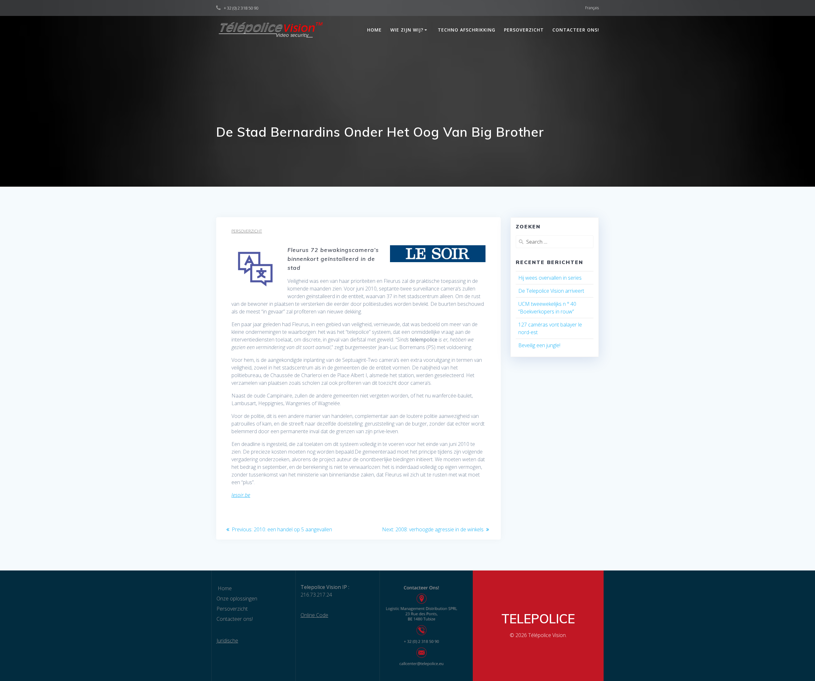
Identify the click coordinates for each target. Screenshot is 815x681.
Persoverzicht (524, 30)
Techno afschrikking (466, 30)
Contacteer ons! (575, 30)
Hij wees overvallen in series (550, 277)
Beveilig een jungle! (539, 345)
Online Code (314, 615)
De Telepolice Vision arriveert (551, 290)
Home (373, 30)
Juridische (227, 640)
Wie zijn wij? (406, 30)
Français (592, 8)
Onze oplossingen (236, 598)
